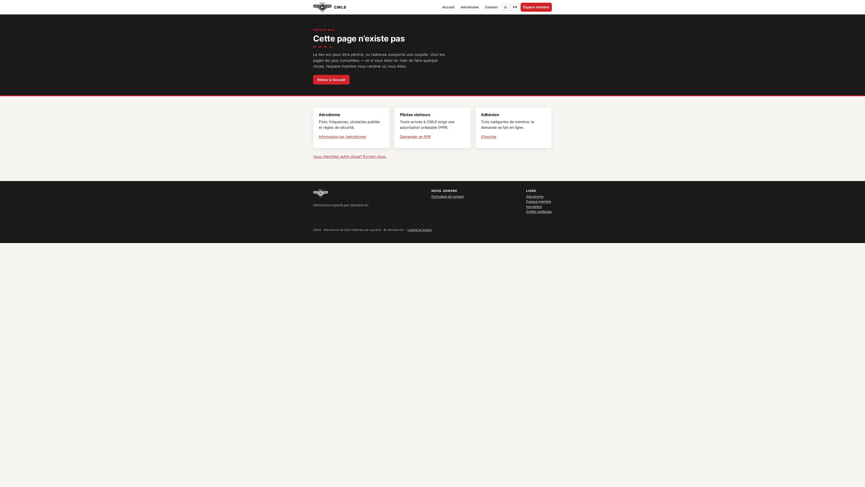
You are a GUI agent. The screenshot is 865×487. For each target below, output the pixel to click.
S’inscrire (488, 136)
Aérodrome (470, 7)
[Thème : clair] (505, 7)
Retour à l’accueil (331, 80)
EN (515, 7)
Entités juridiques (539, 212)
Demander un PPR (415, 136)
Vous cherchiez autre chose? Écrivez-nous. (349, 156)
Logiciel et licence (419, 230)
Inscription (534, 207)
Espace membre (536, 7)
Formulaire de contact (447, 196)
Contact (491, 7)
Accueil (448, 7)
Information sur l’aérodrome (342, 136)
